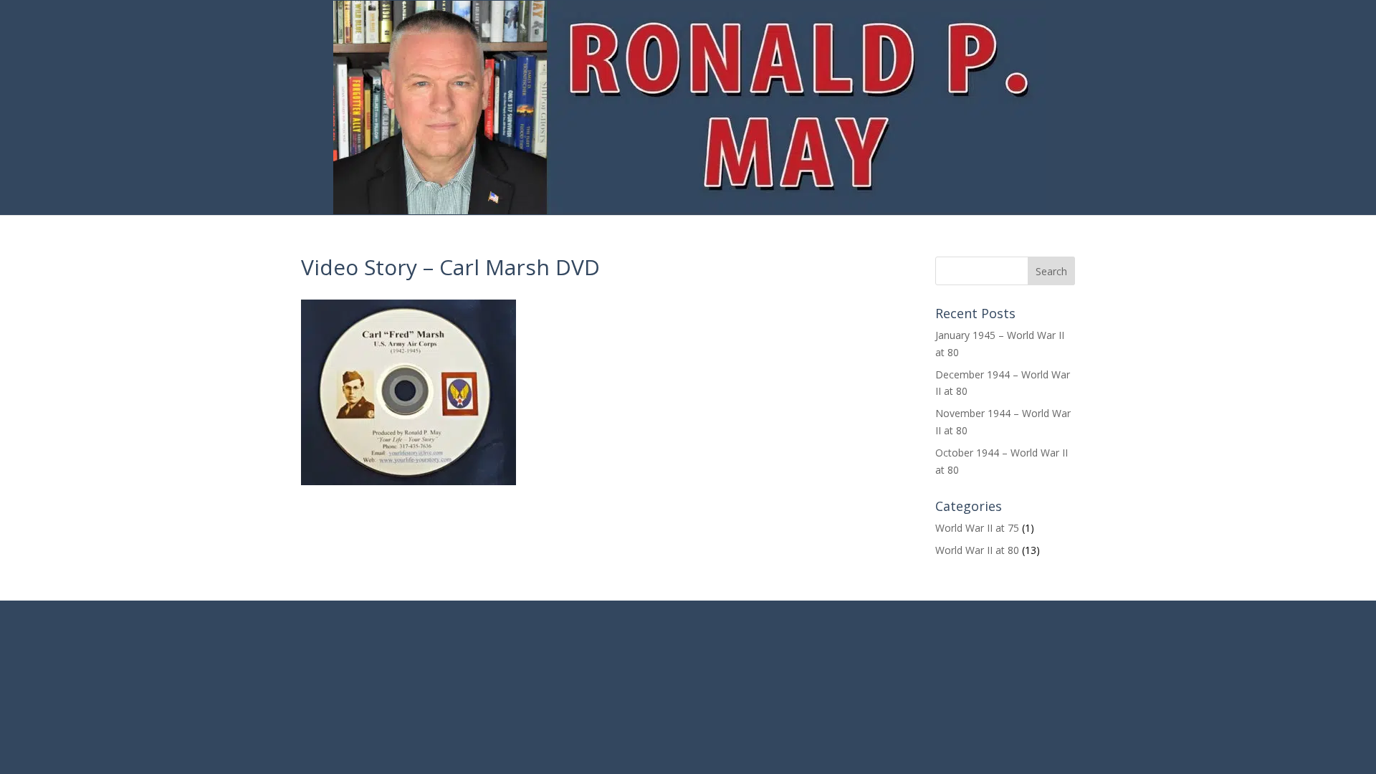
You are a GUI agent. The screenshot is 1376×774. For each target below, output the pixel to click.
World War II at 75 (977, 528)
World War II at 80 (977, 550)
